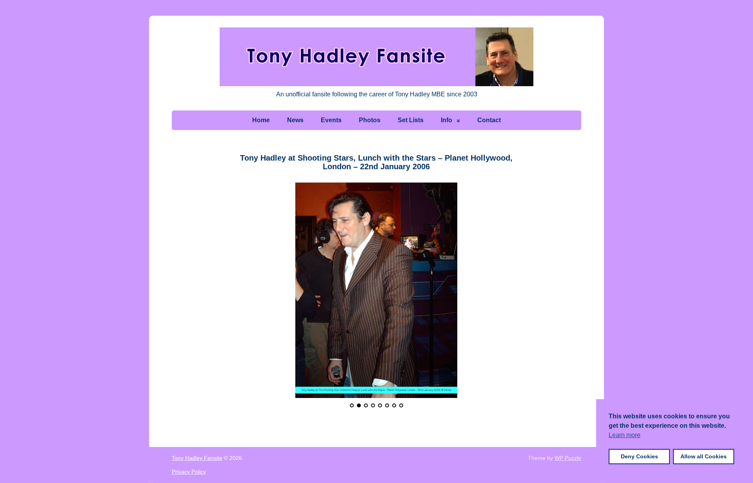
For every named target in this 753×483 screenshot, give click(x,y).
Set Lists (411, 120)
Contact (489, 120)
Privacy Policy (189, 472)
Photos (369, 120)
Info (446, 120)
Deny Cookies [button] (639, 456)
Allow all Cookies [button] (703, 456)
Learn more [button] (624, 435)
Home (261, 120)
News (295, 120)
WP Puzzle (568, 458)
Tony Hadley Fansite (197, 458)
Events (331, 120)
